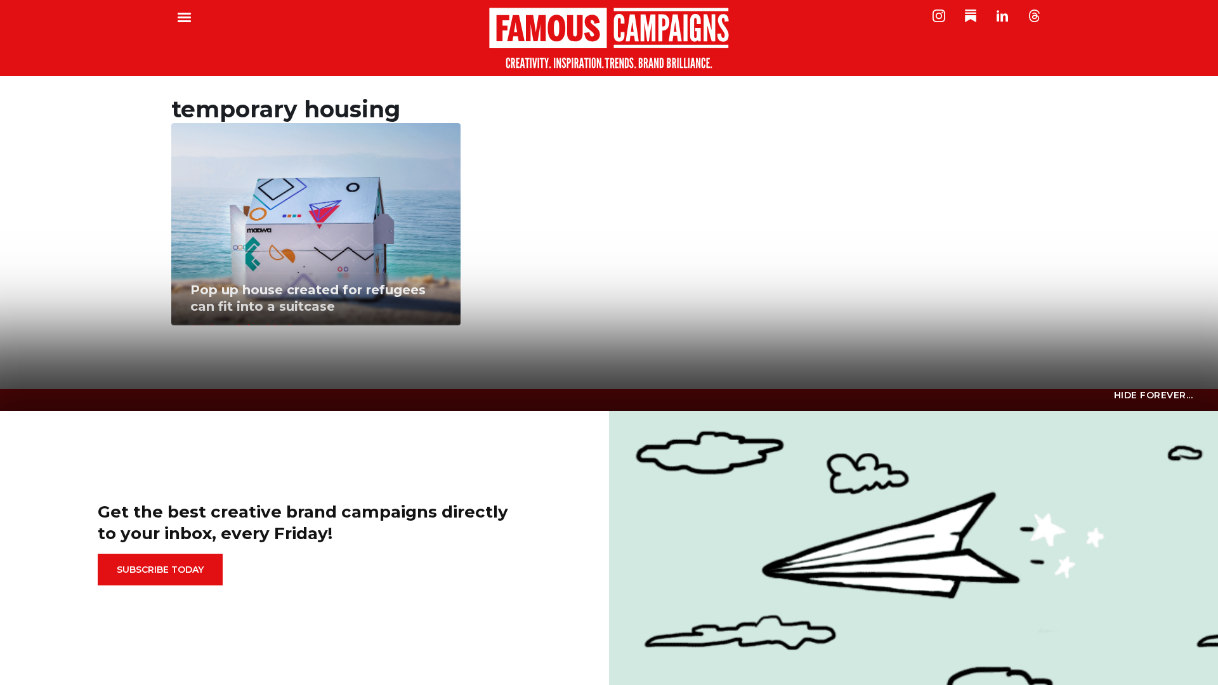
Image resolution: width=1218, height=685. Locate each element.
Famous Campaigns (609, 38)
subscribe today (160, 569)
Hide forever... (1153, 395)
